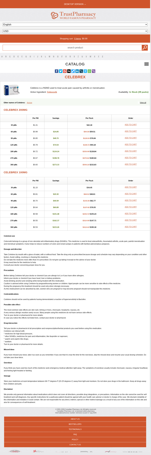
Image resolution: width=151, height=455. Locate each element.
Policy (75, 440)
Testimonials (75, 429)
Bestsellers (75, 424)
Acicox (29, 103)
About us (75, 419)
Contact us (75, 445)
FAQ (75, 434)
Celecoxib (52, 92)
